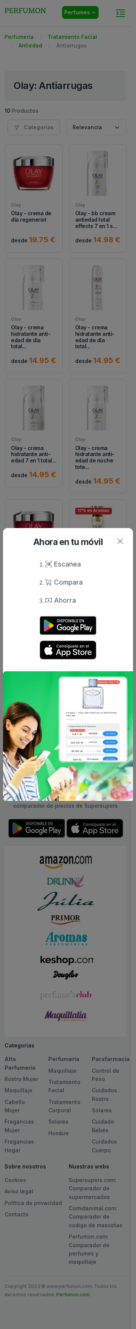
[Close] (120, 541)
